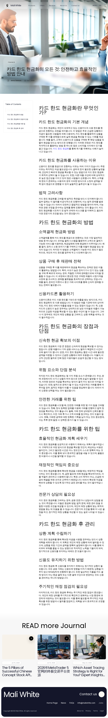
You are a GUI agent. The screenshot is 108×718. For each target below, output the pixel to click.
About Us (80, 711)
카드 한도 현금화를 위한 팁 (16, 124)
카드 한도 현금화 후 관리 (15, 128)
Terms (95, 711)
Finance (11, 62)
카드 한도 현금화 (61, 148)
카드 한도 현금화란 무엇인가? (17, 110)
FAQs (71, 703)
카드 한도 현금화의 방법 (15, 114)
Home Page (52, 703)
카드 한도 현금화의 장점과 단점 (17, 119)
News (63, 703)
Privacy (88, 711)
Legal (102, 711)
